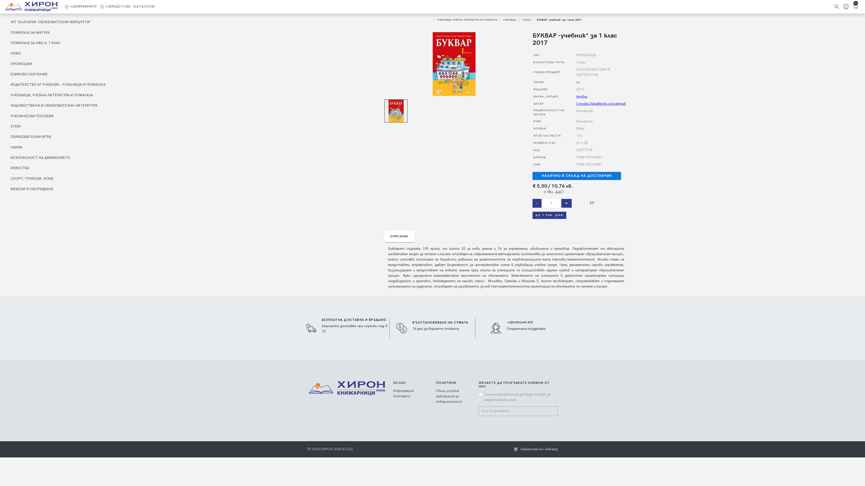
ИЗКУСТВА (20, 168)
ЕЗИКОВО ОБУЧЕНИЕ (29, 74)
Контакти (401, 396)
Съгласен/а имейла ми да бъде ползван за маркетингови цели (517, 397)
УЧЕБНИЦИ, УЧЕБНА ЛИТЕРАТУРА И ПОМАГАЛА (52, 95)
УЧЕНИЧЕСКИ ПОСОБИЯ (32, 116)
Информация (403, 391)
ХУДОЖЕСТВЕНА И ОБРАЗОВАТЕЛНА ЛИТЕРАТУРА (54, 106)
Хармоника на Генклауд (539, 449)
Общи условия (447, 391)
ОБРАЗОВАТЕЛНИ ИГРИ (31, 137)
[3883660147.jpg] (454, 64)
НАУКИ (16, 147)
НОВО (16, 53)
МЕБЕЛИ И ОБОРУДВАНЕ (32, 189)
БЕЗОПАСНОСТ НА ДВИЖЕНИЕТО (40, 158)
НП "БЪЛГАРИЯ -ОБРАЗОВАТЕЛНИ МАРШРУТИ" (51, 22)
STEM (15, 126)
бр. (592, 203)
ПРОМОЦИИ (21, 64)
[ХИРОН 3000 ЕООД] (31, 7)
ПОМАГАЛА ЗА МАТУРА (30, 33)
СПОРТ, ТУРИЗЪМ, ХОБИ (32, 179)
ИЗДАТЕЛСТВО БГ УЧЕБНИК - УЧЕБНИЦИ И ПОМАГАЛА (58, 85)
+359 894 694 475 (520, 322)
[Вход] (846, 7)
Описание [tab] (399, 236)
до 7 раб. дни (549, 215)
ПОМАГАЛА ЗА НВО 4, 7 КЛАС (36, 43)
